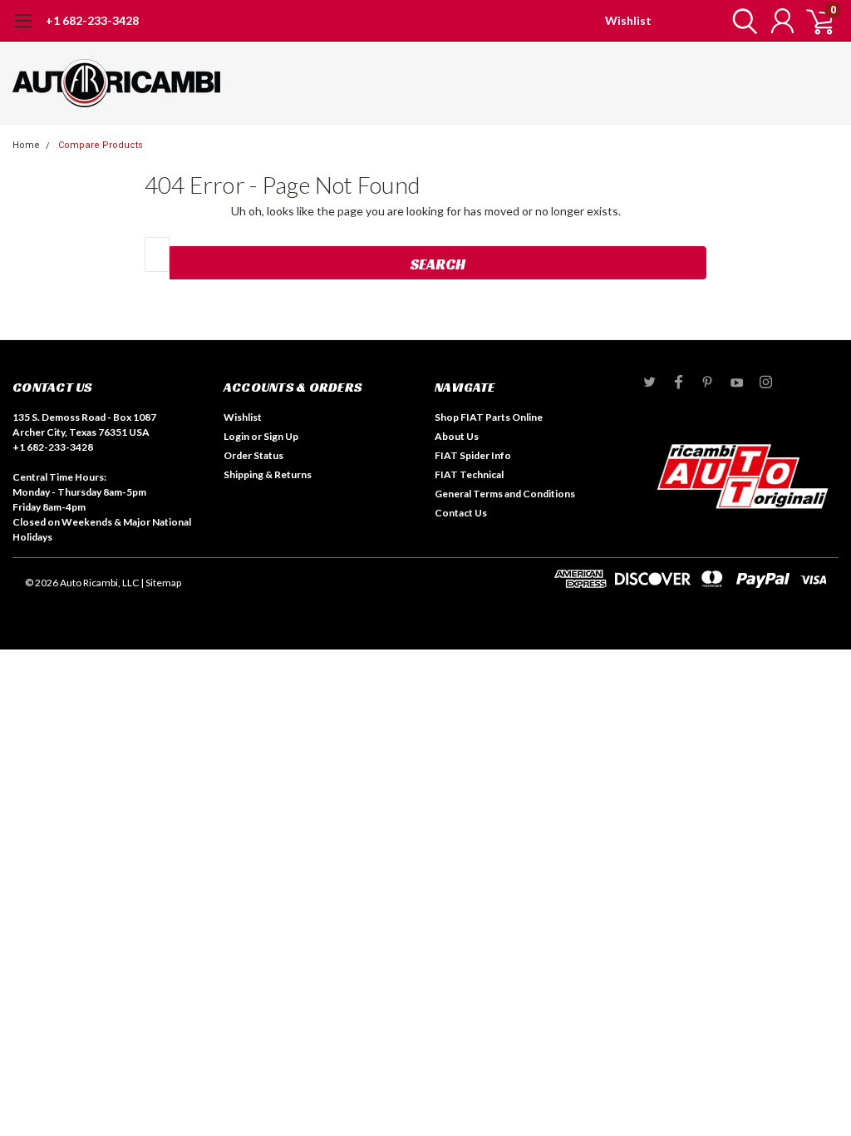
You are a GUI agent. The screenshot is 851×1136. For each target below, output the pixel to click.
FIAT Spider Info (473, 455)
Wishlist (628, 20)
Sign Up (280, 436)
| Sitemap (160, 582)
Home (26, 145)
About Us (457, 436)
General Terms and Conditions (505, 493)
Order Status (253, 455)
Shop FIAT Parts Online (489, 417)
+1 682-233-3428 (92, 20)
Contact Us (461, 512)
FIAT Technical (469, 474)
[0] (813, 21)
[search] (741, 21)
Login (236, 436)
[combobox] (157, 254)
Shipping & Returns (268, 474)
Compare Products (100, 145)
